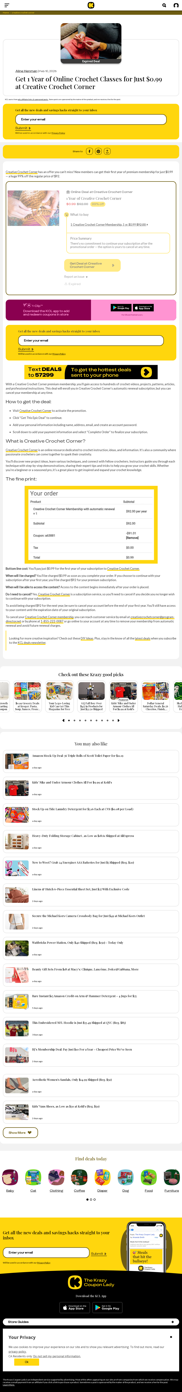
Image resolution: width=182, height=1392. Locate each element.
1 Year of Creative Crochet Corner (94, 198)
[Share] (107, 151)
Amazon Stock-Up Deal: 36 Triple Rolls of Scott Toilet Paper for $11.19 (77, 756)
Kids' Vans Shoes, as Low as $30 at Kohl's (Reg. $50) (66, 1106)
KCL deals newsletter (32, 642)
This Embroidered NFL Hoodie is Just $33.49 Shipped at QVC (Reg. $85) (79, 1023)
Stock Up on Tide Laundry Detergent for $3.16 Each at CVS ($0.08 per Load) (82, 809)
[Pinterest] (98, 151)
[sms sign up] (91, 372)
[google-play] (107, 1307)
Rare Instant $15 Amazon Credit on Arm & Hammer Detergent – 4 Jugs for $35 (84, 996)
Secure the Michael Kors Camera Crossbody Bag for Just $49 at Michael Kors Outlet (88, 916)
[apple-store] (75, 1307)
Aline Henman (26, 71)
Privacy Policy (58, 133)
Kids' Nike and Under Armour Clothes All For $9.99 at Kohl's (72, 782)
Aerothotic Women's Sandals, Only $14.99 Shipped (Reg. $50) (72, 1080)
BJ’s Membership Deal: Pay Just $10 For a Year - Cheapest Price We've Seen (82, 1049)
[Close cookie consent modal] (171, 1337)
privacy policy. (17, 1352)
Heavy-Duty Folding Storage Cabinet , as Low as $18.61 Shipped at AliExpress (83, 836)
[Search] (164, 5)
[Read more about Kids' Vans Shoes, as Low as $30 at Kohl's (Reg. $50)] (16, 1112)
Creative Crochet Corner (22, 172)
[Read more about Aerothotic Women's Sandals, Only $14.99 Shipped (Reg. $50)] (16, 1085)
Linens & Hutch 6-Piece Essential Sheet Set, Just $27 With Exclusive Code (80, 889)
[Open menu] (15, 5)
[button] (172, 1322)
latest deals (142, 638)
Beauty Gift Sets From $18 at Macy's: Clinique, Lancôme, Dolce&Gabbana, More (85, 969)
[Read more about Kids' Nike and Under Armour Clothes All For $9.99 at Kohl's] (16, 788)
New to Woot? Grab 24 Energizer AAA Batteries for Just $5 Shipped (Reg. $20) (83, 862)
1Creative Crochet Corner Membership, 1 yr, (108, 224)
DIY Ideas (87, 638)
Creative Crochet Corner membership (49, 617)
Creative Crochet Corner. (123, 568)
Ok (26, 1362)
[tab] (69, 720)
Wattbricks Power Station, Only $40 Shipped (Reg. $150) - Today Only (77, 942)
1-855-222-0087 (52, 621)
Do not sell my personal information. (57, 1356)
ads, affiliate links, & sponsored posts (33, 99)
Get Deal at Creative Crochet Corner (86, 265)
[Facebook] (89, 151)
